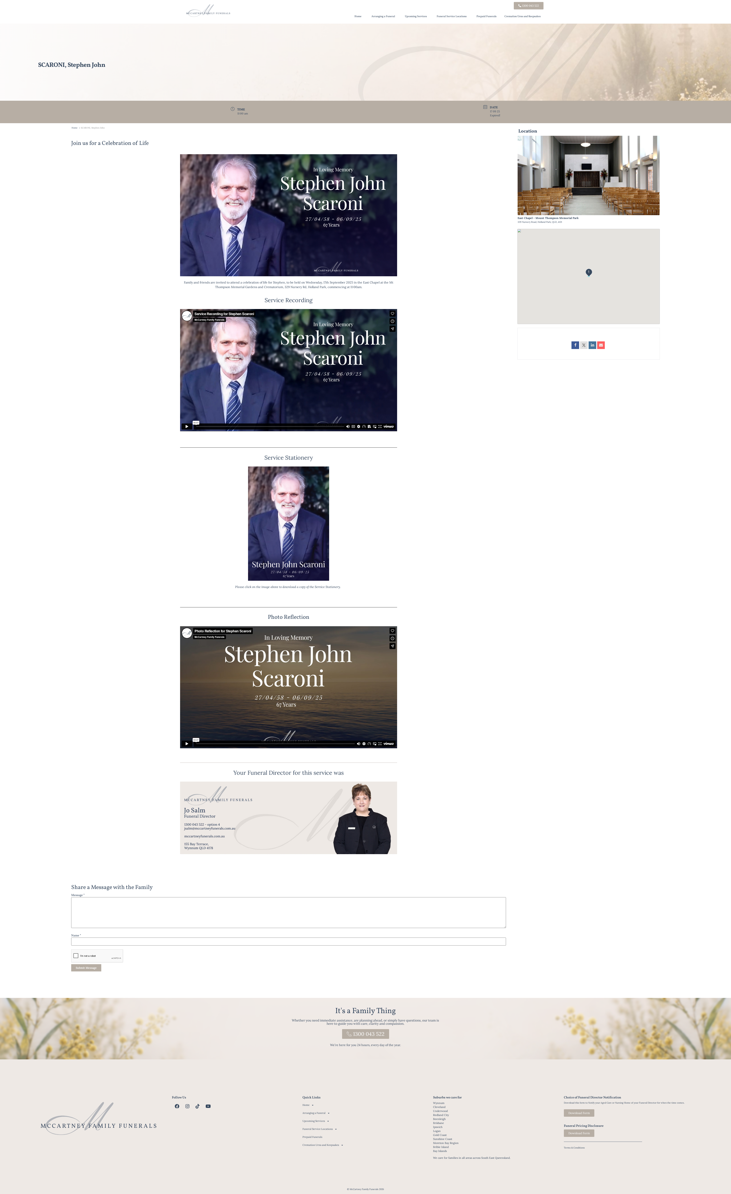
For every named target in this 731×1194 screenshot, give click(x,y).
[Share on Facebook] (575, 345)
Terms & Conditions (574, 1147)
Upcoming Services (416, 16)
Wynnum (439, 1103)
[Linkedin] (592, 345)
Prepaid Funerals (486, 16)
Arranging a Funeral (383, 16)
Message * (78, 895)
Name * (76, 935)
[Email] (601, 345)
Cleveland (439, 1107)
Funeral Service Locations (452, 16)
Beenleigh (439, 1119)
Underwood (440, 1111)
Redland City (441, 1115)
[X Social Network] (584, 345)
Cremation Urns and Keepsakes (522, 16)
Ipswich (437, 1127)
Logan (437, 1131)
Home (358, 16)
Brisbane (438, 1123)
